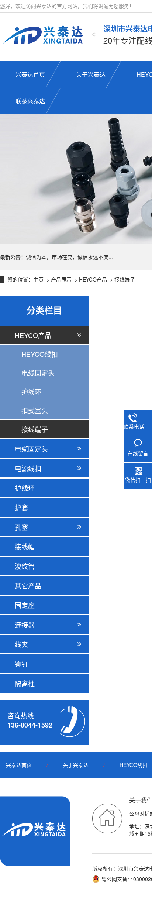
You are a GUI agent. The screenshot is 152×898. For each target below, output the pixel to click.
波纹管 (25, 566)
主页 (38, 279)
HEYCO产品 (93, 279)
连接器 (25, 624)
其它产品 (28, 585)
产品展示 (61, 279)
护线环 (31, 391)
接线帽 (25, 546)
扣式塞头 (34, 410)
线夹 (21, 644)
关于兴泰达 (76, 765)
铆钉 (21, 664)
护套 (21, 507)
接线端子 (124, 279)
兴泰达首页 (19, 765)
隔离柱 (25, 683)
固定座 (25, 605)
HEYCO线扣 (39, 354)
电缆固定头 (38, 372)
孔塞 (21, 527)
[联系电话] (134, 416)
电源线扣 (28, 468)
